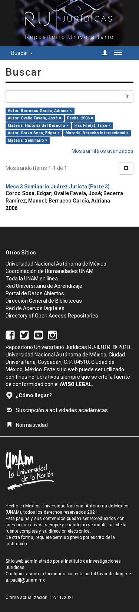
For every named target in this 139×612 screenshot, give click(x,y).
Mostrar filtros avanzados (102, 151)
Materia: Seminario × (27, 140)
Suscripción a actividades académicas (62, 410)
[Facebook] (10, 335)
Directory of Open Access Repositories (52, 316)
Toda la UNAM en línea (32, 279)
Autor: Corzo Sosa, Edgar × (34, 133)
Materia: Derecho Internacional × (97, 133)
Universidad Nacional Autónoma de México (56, 264)
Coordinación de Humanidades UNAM (49, 271)
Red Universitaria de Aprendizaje (44, 286)
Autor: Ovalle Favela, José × (34, 118)
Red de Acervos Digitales (35, 308)
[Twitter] (24, 335)
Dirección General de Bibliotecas (44, 301)
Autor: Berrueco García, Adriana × (40, 110)
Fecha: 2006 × (80, 118)
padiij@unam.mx (27, 580)
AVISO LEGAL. (76, 384)
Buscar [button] (20, 53)
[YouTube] (38, 335)
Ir (127, 96)
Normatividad (32, 425)
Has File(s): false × (93, 125)
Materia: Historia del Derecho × (38, 125)
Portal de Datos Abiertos (35, 293)
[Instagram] (52, 335)
